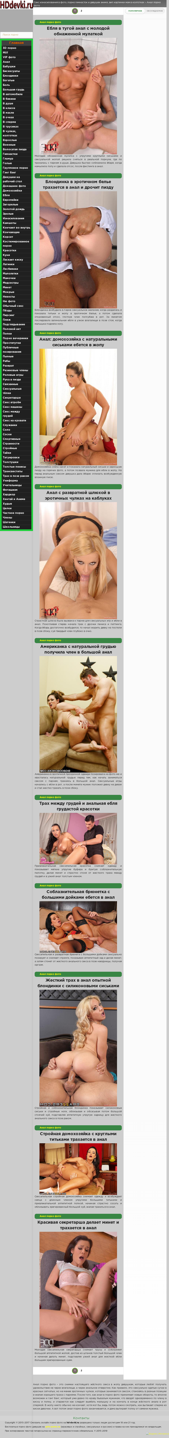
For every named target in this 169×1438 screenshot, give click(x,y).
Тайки (7, 453)
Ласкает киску (13, 260)
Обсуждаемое (155, 11)
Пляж (7, 320)
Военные (9, 145)
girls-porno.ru (52, 1427)
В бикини (9, 99)
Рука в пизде (12, 379)
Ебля (6, 195)
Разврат (8, 366)
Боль (6, 85)
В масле (8, 113)
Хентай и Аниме (14, 499)
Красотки (9, 250)
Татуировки (11, 457)
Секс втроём (12, 402)
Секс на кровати (14, 420)
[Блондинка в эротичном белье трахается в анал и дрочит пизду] (78, 249)
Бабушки (9, 66)
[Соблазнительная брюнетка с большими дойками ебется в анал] (78, 927)
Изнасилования (13, 218)
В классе (9, 108)
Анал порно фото (50, 22)
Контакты (81, 1418)
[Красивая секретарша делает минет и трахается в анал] (78, 1290)
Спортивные (11, 439)
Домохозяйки (12, 191)
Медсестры (11, 283)
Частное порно (13, 513)
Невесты (9, 297)
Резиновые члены (15, 370)
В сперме (9, 122)
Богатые (9, 80)
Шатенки (9, 522)
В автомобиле (13, 94)
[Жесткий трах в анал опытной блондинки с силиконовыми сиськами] (78, 1048)
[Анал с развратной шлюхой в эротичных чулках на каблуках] (78, 560)
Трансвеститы (12, 471)
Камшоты (9, 223)
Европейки (10, 200)
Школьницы (11, 527)
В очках (8, 117)
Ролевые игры (13, 375)
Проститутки (12, 343)
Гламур (8, 159)
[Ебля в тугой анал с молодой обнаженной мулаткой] (78, 96)
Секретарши (12, 398)
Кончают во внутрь (16, 228)
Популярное (135, 11)
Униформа (10, 480)
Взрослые (10, 140)
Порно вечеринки (15, 338)
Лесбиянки (10, 269)
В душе (8, 103)
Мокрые (8, 292)
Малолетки (10, 273)
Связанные (10, 384)
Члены (7, 517)
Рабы (6, 361)
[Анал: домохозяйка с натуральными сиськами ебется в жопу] (78, 407)
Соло (6, 430)
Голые (7, 163)
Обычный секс (13, 306)
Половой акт (12, 329)
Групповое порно (15, 168)
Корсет (8, 237)
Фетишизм (10, 490)
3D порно (9, 48)
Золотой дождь (14, 209)
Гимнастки (10, 154)
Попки (7, 334)
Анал (6, 62)
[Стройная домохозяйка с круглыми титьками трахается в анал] (78, 1169)
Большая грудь (13, 90)
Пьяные (8, 356)
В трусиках (10, 126)
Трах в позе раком (16, 476)
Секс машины (12, 407)
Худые (7, 504)
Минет (7, 287)
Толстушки (10, 462)
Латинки (8, 264)
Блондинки (10, 76)
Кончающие (11, 232)
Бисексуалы (11, 71)
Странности (11, 444)
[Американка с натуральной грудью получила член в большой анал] (78, 714)
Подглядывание (14, 324)
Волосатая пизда (15, 149)
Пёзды (7, 310)
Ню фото (9, 301)
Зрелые (8, 214)
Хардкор (9, 494)
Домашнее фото (14, 186)
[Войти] (15, 19)
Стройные (10, 448)
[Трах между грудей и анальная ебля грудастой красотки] (78, 838)
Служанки (10, 425)
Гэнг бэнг (9, 172)
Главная (16, 42)
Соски (7, 434)
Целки (7, 508)
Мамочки (9, 278)
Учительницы (12, 485)
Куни (6, 255)
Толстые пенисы (14, 467)
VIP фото (9, 57)
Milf (5, 53)
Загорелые (10, 204)
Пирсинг (9, 315)
